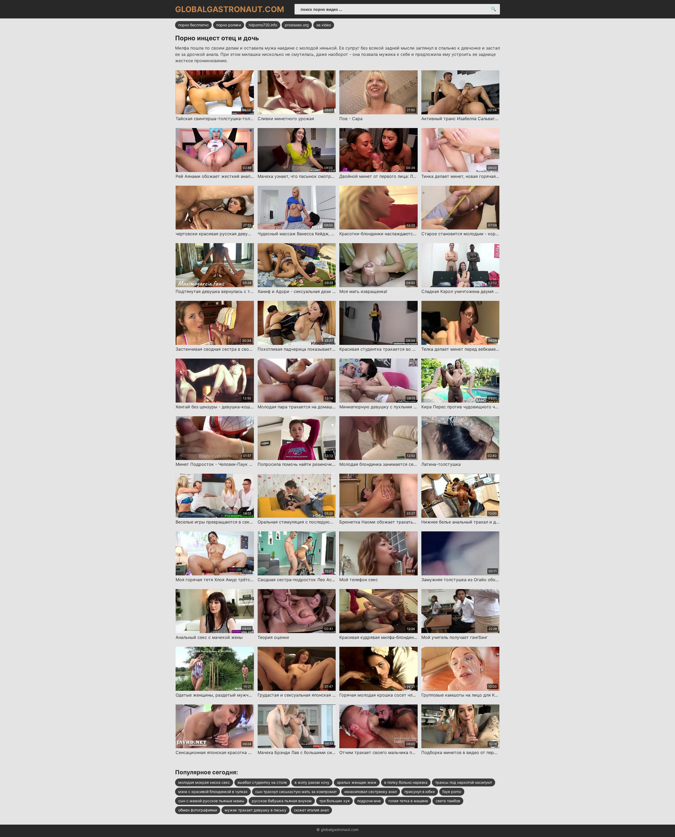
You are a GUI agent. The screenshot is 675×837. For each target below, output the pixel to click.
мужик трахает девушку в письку (255, 810)
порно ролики (228, 25)
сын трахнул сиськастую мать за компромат (296, 791)
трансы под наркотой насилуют (463, 782)
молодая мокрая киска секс (204, 782)
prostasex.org (297, 25)
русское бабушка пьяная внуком (282, 801)
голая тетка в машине (408, 801)
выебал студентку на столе (262, 782)
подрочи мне (369, 801)
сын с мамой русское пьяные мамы (211, 801)
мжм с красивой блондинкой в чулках (213, 791)
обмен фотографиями (197, 810)
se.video (323, 25)
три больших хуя (334, 801)
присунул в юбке (419, 791)
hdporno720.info (263, 25)
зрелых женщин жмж (357, 782)
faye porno (451, 791)
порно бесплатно (193, 25)
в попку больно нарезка (405, 782)
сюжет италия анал (311, 810)
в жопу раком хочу (312, 782)
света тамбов (448, 801)
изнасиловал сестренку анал (370, 791)
